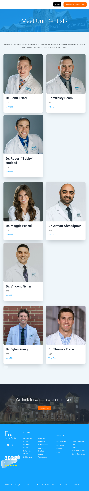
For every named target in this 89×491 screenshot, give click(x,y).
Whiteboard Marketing (52, 485)
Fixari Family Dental (17, 485)
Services (26, 432)
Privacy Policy (64, 485)
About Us (60, 435)
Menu (58, 4)
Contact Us (44, 408)
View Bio (9, 107)
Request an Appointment (75, 4)
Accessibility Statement (77, 485)
